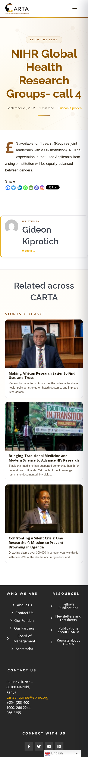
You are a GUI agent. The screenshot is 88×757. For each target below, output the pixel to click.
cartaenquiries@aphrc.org (27, 697)
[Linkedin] (20, 187)
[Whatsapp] (25, 187)
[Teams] (36, 187)
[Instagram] (42, 187)
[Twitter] (13, 187)
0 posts (28, 250)
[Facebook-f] (29, 746)
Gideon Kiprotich (70, 108)
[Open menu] (76, 8)
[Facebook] (8, 187)
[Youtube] (49, 746)
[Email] (31, 187)
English (56, 753)
